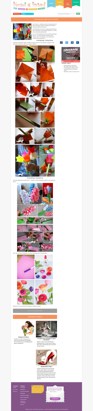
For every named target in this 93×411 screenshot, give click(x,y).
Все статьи (15, 389)
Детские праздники (24, 391)
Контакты (15, 391)
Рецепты (22, 404)
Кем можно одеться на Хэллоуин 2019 (71, 71)
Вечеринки (22, 389)
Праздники (22, 387)
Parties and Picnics (39, 409)
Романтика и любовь (24, 395)
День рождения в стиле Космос (70, 65)
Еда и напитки (23, 399)
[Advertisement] (23, 355)
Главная (14, 387)
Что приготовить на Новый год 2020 (71, 67)
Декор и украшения (24, 397)
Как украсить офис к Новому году (70, 66)
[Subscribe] (55, 398)
